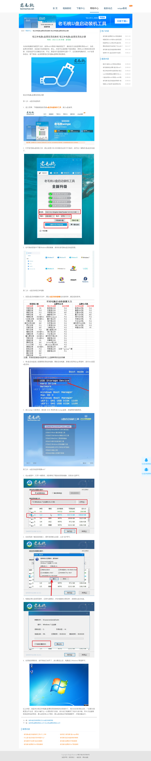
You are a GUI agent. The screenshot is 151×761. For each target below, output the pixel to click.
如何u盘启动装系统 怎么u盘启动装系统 (41, 720)
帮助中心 (94, 8)
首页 (22, 31)
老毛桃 (27, 6)
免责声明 (64, 757)
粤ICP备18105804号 (84, 755)
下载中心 (80, 8)
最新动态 (108, 8)
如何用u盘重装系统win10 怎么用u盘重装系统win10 (44, 723)
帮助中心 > (29, 31)
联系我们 (71, 757)
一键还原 (78, 757)
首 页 (55, 8)
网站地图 (85, 757)
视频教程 (67, 8)
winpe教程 (122, 8)
